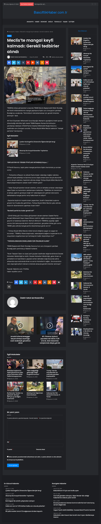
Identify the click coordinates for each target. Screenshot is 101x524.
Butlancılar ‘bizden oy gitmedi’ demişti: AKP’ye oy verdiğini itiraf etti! (15, 396)
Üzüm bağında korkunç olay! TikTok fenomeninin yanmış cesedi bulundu (88, 113)
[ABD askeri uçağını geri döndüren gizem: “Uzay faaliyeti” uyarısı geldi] (76, 257)
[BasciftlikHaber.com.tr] (50, 12)
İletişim (71, 21)
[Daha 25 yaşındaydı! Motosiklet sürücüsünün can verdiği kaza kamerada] (76, 299)
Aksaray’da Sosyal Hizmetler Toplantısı (33, 151)
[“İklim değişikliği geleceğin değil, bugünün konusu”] (35, 364)
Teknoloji (57, 21)
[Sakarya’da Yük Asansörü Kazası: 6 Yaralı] (54, 386)
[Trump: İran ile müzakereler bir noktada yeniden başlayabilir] (54, 364)
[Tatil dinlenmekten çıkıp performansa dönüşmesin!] (76, 222)
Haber (37, 21)
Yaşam (65, 21)
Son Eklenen (82, 31)
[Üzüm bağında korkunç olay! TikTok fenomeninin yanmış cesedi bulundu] (76, 111)
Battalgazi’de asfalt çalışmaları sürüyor (46, 4)
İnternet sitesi (40, 449)
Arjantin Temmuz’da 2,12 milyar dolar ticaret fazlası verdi (82, 166)
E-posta (10, 449)
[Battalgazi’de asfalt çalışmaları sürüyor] (76, 69)
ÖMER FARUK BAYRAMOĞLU (19, 57)
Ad (8, 442)
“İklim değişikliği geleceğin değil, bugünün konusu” (33, 372)
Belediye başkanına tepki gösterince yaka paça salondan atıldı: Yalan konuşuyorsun (15, 373)
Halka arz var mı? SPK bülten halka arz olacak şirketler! (88, 84)
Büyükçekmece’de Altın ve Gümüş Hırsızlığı (88, 332)
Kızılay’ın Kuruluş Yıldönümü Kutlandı (87, 319)
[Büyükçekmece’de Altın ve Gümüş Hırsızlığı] (76, 331)
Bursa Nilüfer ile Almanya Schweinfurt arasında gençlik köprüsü (88, 152)
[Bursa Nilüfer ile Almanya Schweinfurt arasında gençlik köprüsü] (76, 150)
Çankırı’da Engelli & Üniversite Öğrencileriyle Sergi (37, 142)
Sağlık (50, 21)
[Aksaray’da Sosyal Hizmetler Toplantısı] (12, 153)
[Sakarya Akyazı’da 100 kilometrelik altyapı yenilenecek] (76, 174)
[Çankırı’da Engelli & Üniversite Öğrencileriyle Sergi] (12, 144)
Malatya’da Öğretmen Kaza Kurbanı (35, 394)
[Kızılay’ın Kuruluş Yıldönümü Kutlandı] (76, 318)
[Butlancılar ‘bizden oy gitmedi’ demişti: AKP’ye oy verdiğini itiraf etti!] (15, 386)
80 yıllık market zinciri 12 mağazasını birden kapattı (88, 98)
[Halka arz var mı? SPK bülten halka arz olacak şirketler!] (76, 82)
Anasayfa (30, 21)
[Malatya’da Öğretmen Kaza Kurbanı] (35, 386)
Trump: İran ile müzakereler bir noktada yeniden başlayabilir (52, 373)
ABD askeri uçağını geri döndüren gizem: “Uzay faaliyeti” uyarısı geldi (88, 260)
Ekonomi (44, 21)
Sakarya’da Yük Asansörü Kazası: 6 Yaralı (53, 395)
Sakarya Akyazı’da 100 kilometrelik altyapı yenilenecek (88, 176)
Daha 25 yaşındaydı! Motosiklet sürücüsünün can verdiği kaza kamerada (88, 302)
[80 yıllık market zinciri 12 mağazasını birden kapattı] (76, 98)
